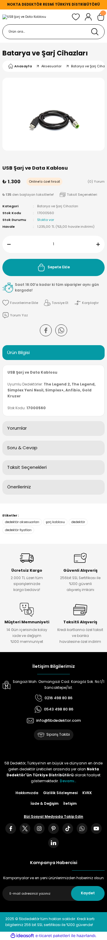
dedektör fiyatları (18, 530)
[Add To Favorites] (20, 302)
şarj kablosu (55, 522)
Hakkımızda (26, 793)
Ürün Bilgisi (18, 352)
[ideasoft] (22, 936)
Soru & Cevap (22, 447)
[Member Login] (88, 17)
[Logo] (24, 17)
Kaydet (88, 893)
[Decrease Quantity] (6, 244)
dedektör (78, 522)
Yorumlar (17, 428)
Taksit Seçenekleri (27, 467)
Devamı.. (68, 781)
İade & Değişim (45, 803)
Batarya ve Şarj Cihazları (45, 53)
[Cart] (101, 17)
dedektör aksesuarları (22, 522)
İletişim (70, 803)
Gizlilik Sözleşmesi (60, 793)
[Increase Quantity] (100, 244)
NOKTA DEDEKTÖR (24, 4)
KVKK (87, 793)
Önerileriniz (19, 487)
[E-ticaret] (52, 935)
